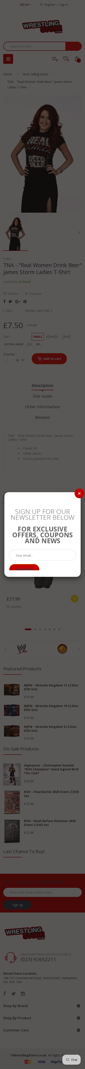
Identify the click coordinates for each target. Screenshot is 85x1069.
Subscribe (24, 569)
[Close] (79, 493)
